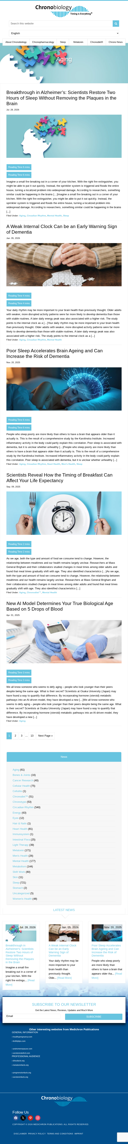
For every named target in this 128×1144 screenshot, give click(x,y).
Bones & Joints (21, 775)
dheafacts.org (18, 1061)
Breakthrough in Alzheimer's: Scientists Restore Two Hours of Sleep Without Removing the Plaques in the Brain (20, 954)
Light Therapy (21, 844)
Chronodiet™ (34, 592)
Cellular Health (21, 785)
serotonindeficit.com (21, 1053)
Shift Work (19, 871)
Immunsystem (21, 834)
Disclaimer (20, 1134)
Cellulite (17, 791)
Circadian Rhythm (36, 215)
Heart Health (53, 464)
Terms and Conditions (60, 1134)
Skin (15, 877)
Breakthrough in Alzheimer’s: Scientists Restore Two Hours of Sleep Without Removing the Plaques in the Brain (61, 98)
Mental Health (54, 215)
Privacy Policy (37, 1134)
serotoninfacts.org (20, 1077)
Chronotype (19, 801)
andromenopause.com (22, 1049)
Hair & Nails (20, 823)
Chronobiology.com (64, 11)
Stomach (18, 887)
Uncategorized (21, 893)
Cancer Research (23, 780)
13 (32, 735)
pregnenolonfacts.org (21, 1073)
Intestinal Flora (21, 839)
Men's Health (68, 464)
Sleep (66, 215)
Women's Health (22, 898)
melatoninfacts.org (20, 1065)
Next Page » (45, 735)
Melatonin (18, 850)
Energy (17, 812)
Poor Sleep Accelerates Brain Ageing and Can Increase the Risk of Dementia (106, 950)
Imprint (78, 1134)
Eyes (16, 818)
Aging (22, 215)
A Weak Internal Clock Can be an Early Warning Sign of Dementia (62, 950)
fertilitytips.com (18, 1041)
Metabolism (19, 866)
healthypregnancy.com (22, 1037)
